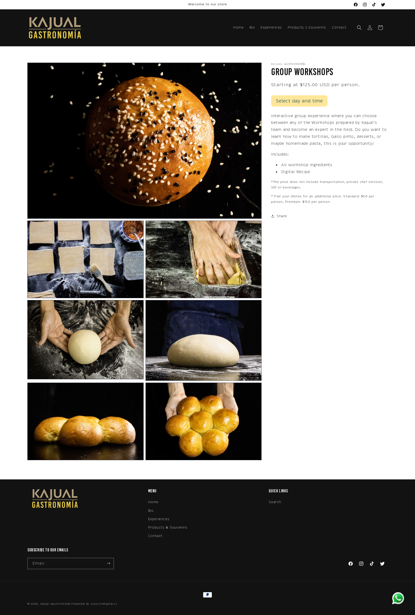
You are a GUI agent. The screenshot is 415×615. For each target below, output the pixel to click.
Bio (151, 510)
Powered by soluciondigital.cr (94, 604)
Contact (155, 536)
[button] (359, 27)
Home (153, 502)
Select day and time (299, 101)
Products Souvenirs (307, 27)
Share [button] (282, 216)
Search (275, 502)
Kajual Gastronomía (55, 604)
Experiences (159, 519)
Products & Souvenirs (168, 527)
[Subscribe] (108, 563)
